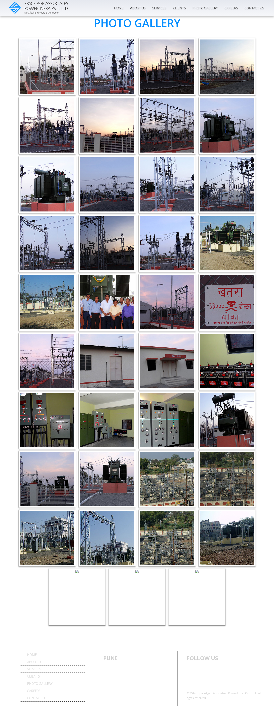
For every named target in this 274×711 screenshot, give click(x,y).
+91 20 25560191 (132, 688)
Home (119, 8)
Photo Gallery (205, 8)
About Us (138, 8)
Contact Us (254, 8)
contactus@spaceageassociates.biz (128, 704)
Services (159, 8)
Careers (231, 8)
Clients (179, 8)
